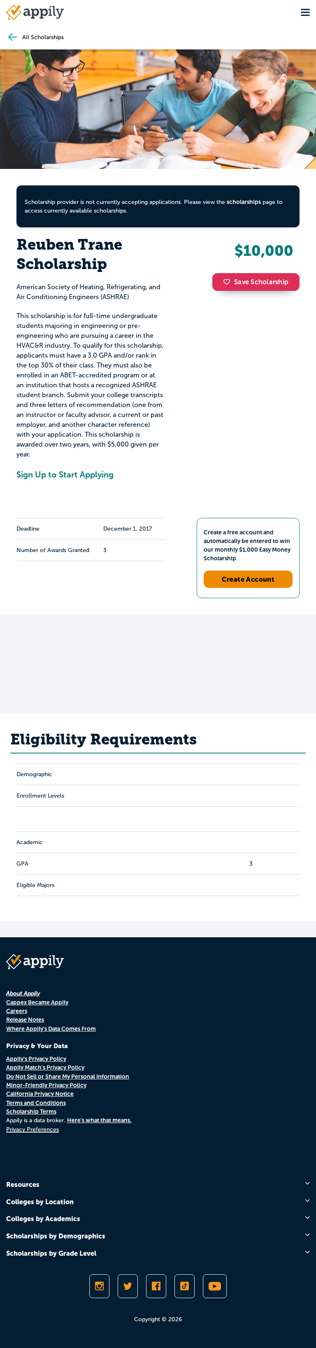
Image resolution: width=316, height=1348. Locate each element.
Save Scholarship (261, 282)
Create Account (248, 579)
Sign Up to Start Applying (65, 474)
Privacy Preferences (32, 1129)
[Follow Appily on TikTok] (184, 1286)
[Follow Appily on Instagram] (99, 1286)
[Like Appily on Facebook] (156, 1286)
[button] (228, 281)
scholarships (244, 202)
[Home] (35, 12)
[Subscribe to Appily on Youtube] (215, 1286)
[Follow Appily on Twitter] (128, 1286)
